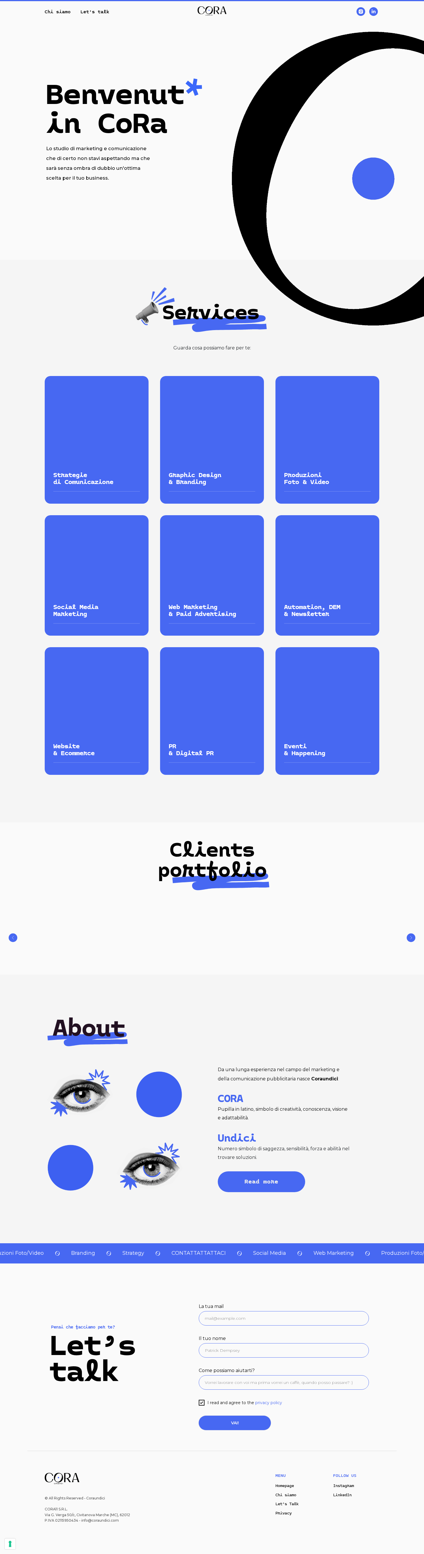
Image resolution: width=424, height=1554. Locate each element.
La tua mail (211, 1306)
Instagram (343, 1485)
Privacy (283, 1513)
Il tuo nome (212, 1338)
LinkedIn (342, 1495)
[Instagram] (361, 11)
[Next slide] (411, 937)
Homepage (284, 1485)
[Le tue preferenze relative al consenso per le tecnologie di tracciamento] (10, 1543)
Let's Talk (287, 1504)
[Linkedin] (373, 11)
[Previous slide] (13, 937)
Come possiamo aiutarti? (227, 1370)
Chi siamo (58, 11)
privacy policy (268, 1402)
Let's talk (94, 11)
